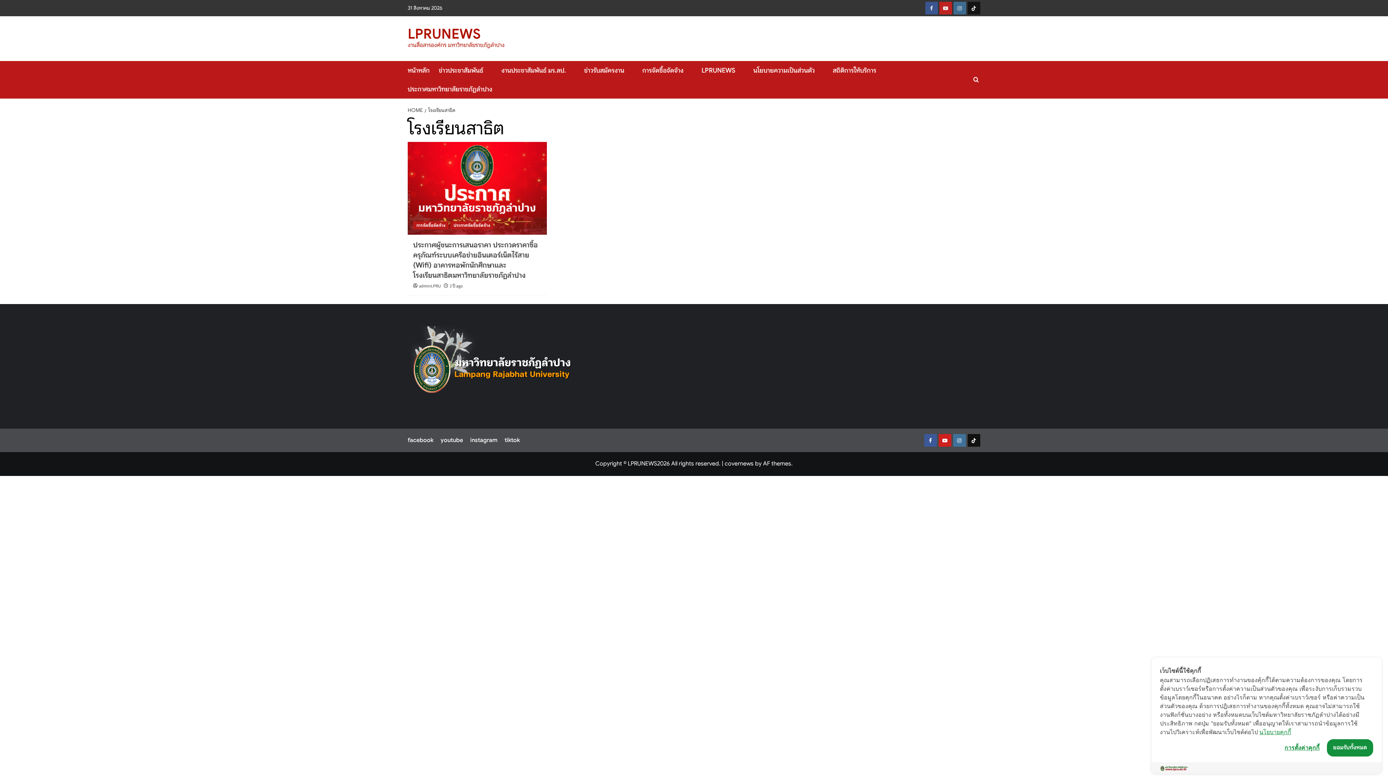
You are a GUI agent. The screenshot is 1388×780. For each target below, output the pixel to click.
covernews (739, 463)
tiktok (512, 440)
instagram (483, 440)
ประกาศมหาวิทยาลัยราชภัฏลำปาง (450, 89)
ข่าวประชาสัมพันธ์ (461, 70)
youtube (452, 440)
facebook (420, 440)
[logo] (492, 364)
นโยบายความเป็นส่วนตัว (784, 70)
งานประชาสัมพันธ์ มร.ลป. (533, 70)
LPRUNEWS (444, 34)
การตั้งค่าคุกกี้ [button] (1302, 747)
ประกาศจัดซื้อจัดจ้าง (472, 225)
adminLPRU (430, 286)
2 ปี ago (456, 286)
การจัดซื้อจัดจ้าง (663, 70)
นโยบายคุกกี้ (1275, 732)
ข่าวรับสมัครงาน (604, 70)
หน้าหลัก (419, 70)
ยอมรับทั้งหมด (1350, 747)
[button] (976, 79)
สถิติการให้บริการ (854, 70)
